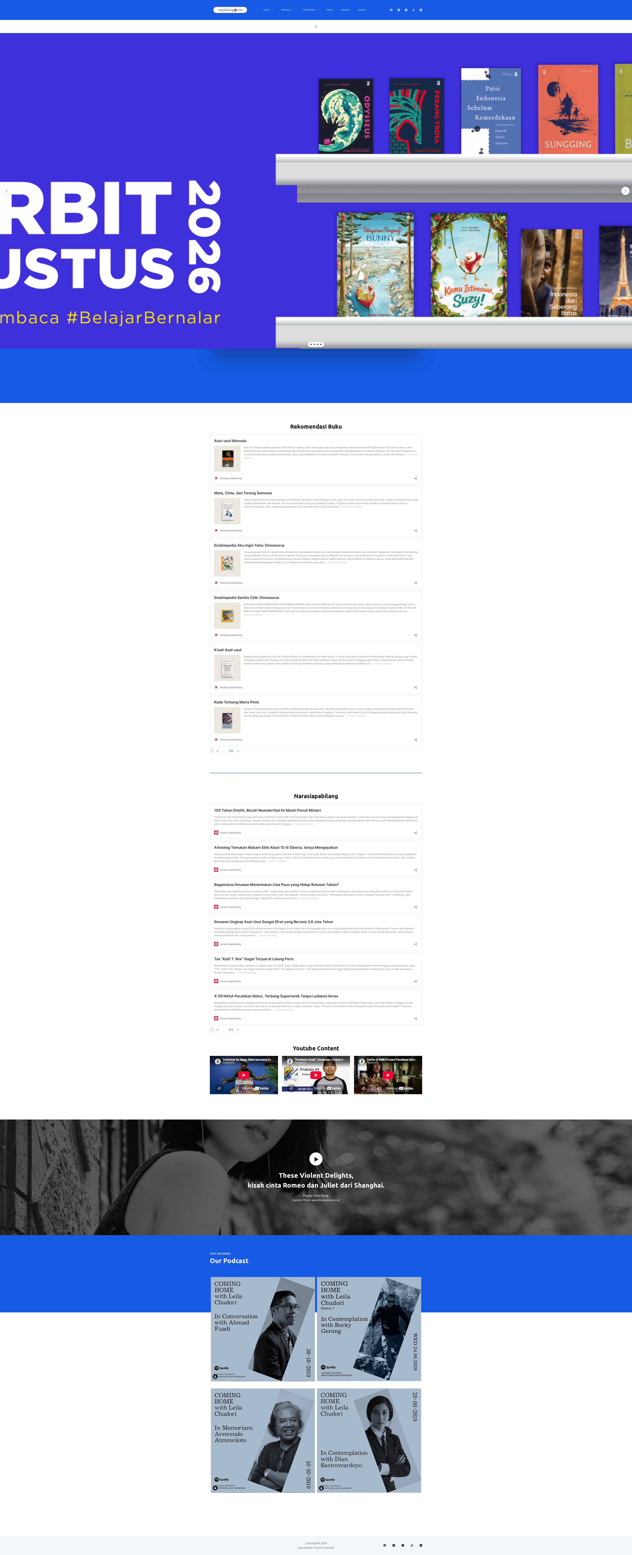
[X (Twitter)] (398, 10)
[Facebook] (391, 10)
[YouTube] (421, 10)
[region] (316, 191)
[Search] (316, 26)
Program (309, 9)
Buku (266, 9)
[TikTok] (413, 10)
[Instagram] (406, 10)
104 (231, 750)
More (361, 9)
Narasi (345, 9)
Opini (329, 9)
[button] (316, 191)
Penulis (286, 9)
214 (231, 1029)
